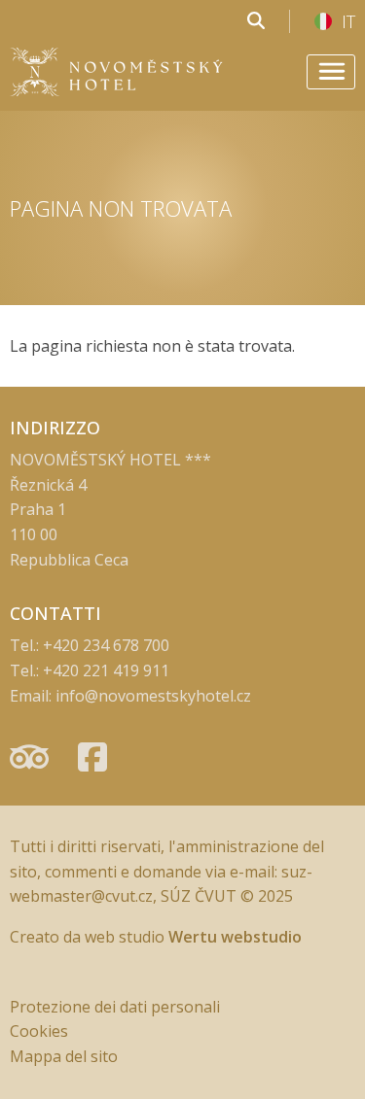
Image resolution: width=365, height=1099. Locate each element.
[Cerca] (256, 21)
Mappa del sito (64, 1056)
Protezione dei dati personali (115, 1006)
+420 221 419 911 (106, 670)
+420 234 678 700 (106, 645)
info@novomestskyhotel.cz (153, 695)
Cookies (39, 1031)
